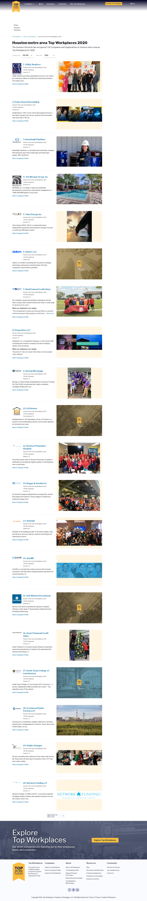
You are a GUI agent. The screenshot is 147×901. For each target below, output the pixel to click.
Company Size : (16, 55)
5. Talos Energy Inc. (32, 214)
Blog (87, 867)
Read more (50, 313)
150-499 (25, 55)
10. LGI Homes (30, 408)
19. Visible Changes (32, 745)
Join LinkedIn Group (113, 870)
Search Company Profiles (53, 870)
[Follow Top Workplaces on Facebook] (69, 889)
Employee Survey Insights (94, 876)
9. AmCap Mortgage (33, 371)
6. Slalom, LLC (30, 252)
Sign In (132, 3)
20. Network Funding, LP (35, 783)
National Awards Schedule (74, 878)
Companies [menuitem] (28, 4)
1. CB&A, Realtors (32, 64)
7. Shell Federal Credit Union (36, 289)
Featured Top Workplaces (53, 873)
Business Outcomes (92, 879)
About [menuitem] (41, 4)
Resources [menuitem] (50, 4)
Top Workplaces (16, 36)
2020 (46, 55)
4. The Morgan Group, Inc (35, 177)
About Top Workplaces (73, 867)
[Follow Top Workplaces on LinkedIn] (77, 889)
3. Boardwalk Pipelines (34, 139)
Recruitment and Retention (95, 870)
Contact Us (110, 873)
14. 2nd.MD (28, 558)
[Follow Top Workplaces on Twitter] (73, 889)
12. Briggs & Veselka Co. (35, 483)
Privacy (97, 897)
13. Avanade (29, 521)
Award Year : (39, 55)
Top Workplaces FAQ (72, 870)
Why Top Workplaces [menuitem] (77, 4)
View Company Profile (20, 84)
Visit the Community (113, 867)
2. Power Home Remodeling (25, 102)
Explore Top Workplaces (29, 36)
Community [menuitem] (62, 4)
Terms (91, 897)
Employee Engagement (93, 873)
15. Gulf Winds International (36, 596)
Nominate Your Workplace (113, 3)
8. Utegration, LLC (21, 330)
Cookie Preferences (109, 897)
